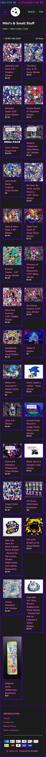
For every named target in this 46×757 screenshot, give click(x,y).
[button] (5, 12)
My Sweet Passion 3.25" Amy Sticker (34, 308)
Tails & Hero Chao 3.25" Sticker (11, 229)
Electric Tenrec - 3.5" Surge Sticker (12, 272)
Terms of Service (11, 730)
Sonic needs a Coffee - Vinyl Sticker (34, 385)
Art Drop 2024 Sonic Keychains (32, 504)
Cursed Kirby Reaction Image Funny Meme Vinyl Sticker (33, 427)
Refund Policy (10, 726)
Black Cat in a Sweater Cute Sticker (34, 464)
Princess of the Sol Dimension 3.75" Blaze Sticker (32, 271)
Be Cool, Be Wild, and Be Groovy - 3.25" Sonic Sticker (33, 192)
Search (31, 11)
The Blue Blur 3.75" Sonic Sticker (33, 69)
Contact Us (9, 722)
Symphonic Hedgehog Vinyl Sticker (12, 351)
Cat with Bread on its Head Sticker (33, 542)
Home (5, 29)
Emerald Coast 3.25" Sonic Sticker (12, 111)
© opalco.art (12, 751)
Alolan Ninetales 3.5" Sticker (11, 605)
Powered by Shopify (28, 751)
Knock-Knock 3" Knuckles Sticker (33, 111)
